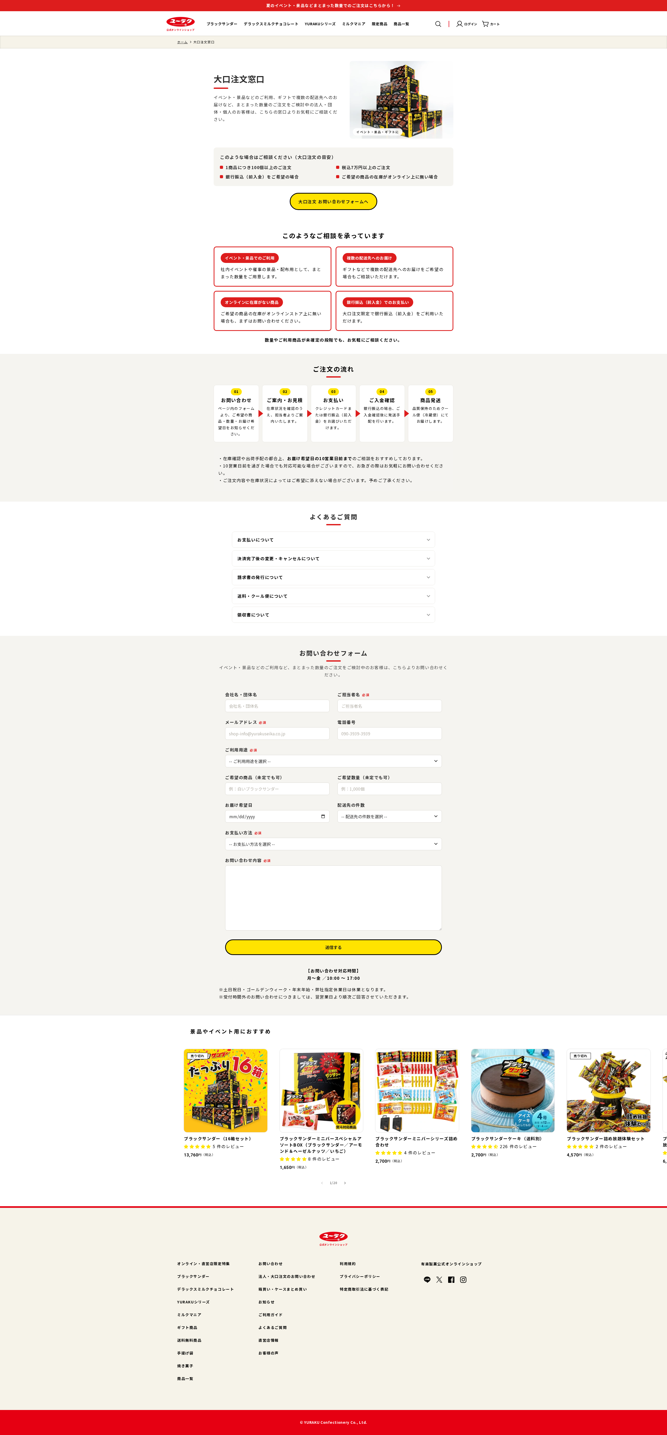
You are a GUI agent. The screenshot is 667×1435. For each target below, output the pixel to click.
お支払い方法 (243, 832)
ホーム (182, 42)
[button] (438, 24)
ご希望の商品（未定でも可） (255, 777)
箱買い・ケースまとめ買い (282, 1289)
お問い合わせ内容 (248, 860)
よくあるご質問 (272, 1327)
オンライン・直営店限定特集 (203, 1263)
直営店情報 (268, 1340)
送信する (333, 947)
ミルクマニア (189, 1314)
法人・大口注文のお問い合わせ (286, 1276)
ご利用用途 (241, 750)
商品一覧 (185, 1378)
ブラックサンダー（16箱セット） (219, 1138)
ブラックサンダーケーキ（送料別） (508, 1138)
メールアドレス (245, 722)
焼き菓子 (185, 1365)
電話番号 (346, 722)
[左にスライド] (322, 1183)
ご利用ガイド (270, 1314)
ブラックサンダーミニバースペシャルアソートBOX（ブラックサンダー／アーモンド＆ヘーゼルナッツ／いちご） (321, 1144)
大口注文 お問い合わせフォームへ (333, 201)
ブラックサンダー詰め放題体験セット (606, 1138)
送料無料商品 (189, 1340)
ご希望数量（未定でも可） (364, 777)
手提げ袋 (185, 1353)
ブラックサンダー (193, 1276)
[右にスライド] (345, 1183)
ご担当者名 (353, 694)
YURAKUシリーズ (193, 1301)
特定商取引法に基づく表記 (364, 1289)
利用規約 (348, 1263)
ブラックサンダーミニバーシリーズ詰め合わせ (416, 1141)
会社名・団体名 (241, 694)
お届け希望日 (239, 805)
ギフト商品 (187, 1327)
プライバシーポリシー (360, 1276)
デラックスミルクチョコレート (205, 1289)
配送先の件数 (351, 805)
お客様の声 (268, 1353)
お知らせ (266, 1301)
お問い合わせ (270, 1263)
